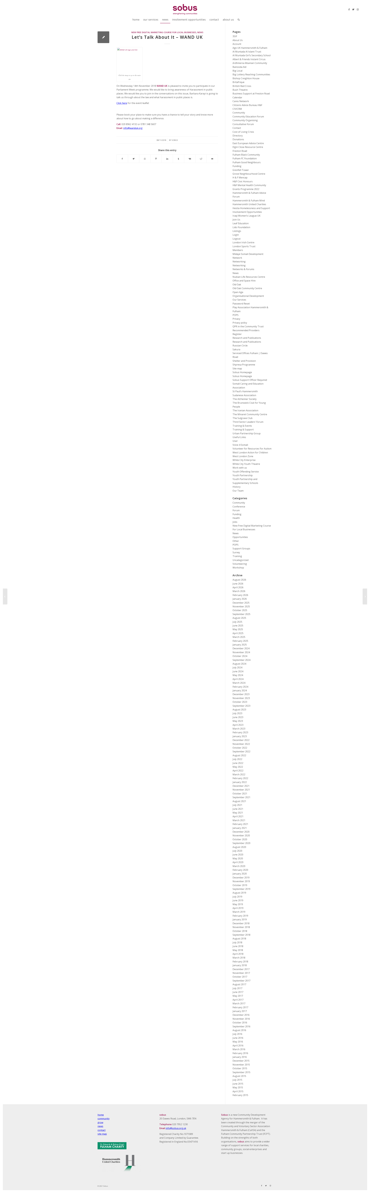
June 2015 (238, 1083)
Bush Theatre (240, 89)
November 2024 (241, 652)
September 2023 (241, 705)
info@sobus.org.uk (176, 1128)
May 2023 (238, 721)
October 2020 (240, 839)
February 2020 (240, 869)
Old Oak (237, 284)
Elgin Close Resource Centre (248, 147)
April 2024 (238, 679)
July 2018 (237, 942)
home (101, 1114)
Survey (236, 552)
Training (237, 556)
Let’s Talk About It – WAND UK (167, 37)
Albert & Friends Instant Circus (249, 59)
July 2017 (237, 988)
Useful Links (239, 437)
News (200, 32)
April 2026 (238, 587)
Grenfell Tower (241, 170)
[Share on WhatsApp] (144, 159)
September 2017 (241, 980)
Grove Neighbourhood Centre (249, 173)
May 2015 (238, 1087)
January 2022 (240, 782)
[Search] (238, 19)
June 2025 (238, 625)
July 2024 (237, 667)
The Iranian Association (245, 410)
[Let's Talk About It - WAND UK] (103, 37)
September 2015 (241, 1072)
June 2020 (238, 854)
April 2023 (238, 724)
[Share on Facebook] (122, 159)
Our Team (238, 490)
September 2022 (241, 751)
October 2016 (240, 1022)
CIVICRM (237, 108)
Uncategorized (240, 560)
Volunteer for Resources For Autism (252, 448)
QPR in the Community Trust (248, 326)
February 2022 (240, 778)
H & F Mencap (240, 177)
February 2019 (240, 915)
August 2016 (239, 1030)
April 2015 (238, 1091)
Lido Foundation (241, 227)
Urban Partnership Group (247, 433)
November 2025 (241, 606)
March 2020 (239, 866)
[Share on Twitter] (133, 159)
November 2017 (241, 973)
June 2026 (238, 583)
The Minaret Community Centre (250, 414)
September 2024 (241, 660)
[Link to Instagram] (358, 9)
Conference (239, 506)
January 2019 (240, 919)
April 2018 (238, 953)
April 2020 (238, 862)
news (100, 1126)
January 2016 (240, 1057)
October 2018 (240, 931)
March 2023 (239, 728)
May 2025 (238, 629)
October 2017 (240, 976)
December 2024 (241, 648)
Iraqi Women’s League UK (246, 215)
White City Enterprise (244, 460)
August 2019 (239, 892)
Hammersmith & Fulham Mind (249, 200)
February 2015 (240, 1095)
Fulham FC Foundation (245, 158)
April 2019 (238, 908)
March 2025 (239, 637)
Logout (236, 238)
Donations (238, 139)
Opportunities (240, 537)
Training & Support (243, 429)
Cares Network (241, 101)
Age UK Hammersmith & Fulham (250, 47)
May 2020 (238, 858)
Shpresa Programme (244, 364)
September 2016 (241, 1026)
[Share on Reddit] (201, 159)
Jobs (235, 521)
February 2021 (240, 824)
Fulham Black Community (246, 154)
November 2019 (241, 881)
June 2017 (238, 992)
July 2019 (237, 896)
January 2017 (240, 1011)
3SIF (235, 36)
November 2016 (241, 1018)
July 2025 (237, 621)
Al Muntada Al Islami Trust (247, 51)
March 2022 (239, 774)
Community (239, 112)
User (235, 441)
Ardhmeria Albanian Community (250, 63)
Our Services (239, 299)
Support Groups (241, 548)
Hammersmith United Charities (249, 204)
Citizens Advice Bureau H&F (247, 105)
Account (237, 44)
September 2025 (241, 614)
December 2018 (241, 923)
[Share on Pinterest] (156, 159)
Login (236, 234)
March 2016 (239, 1049)
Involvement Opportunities (247, 212)
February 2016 (240, 1053)
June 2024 (238, 671)
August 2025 (239, 617)
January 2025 (240, 644)
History (236, 486)
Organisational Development (248, 296)
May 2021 (238, 812)
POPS (235, 315)
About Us (238, 40)
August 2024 (239, 663)
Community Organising (245, 120)
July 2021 (237, 805)
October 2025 (240, 610)
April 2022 (238, 770)
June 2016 (238, 1037)
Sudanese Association (244, 395)
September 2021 (241, 797)
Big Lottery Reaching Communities (251, 74)
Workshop (238, 567)
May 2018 (238, 950)
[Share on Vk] (189, 159)
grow (100, 1122)
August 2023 (239, 709)
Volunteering (240, 563)
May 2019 (238, 904)
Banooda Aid (239, 67)
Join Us (236, 219)
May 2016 (238, 1041)
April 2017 (238, 999)
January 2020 (240, 873)
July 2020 (237, 850)
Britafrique (238, 82)
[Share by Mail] (212, 159)
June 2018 (238, 946)
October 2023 (240, 701)
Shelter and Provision (244, 360)
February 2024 (240, 686)
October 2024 (240, 656)
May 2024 (238, 675)
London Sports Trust (244, 246)
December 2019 (241, 877)
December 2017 (241, 969)
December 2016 (241, 1014)
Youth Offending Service (246, 471)
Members (238, 250)
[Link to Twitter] (353, 9)
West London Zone (243, 456)
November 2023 (241, 698)
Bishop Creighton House (246, 78)
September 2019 (241, 889)
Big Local (237, 70)
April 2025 (238, 633)
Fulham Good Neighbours (247, 162)
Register (237, 334)
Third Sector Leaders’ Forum (248, 421)
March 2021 (239, 820)
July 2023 (237, 713)
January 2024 (240, 690)
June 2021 (238, 808)
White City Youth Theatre (246, 464)
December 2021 (241, 785)
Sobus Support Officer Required (250, 380)
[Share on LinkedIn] (167, 159)
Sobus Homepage (242, 372)
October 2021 (240, 793)
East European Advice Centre (248, 143)
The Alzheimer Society (245, 399)
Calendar (237, 97)
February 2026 (240, 595)
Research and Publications (247, 337)
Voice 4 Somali (240, 444)
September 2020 (241, 843)
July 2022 (237, 759)
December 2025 (241, 602)
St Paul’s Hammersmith (245, 391)
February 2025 (240, 640)
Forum (236, 510)
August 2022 (239, 755)
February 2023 (240, 732)
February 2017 (240, 1007)
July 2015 (237, 1079)
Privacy (236, 318)
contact (102, 1130)
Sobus (175, 140)
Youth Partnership (243, 475)
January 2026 (240, 598)
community (104, 1118)
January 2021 (240, 828)
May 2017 (238, 995)
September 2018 (241, 934)
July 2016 (237, 1034)
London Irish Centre (243, 242)
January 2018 (240, 965)
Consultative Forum (243, 124)
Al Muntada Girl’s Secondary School (252, 55)
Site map (237, 368)
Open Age (238, 292)
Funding (237, 166)
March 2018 (239, 957)
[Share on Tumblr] (178, 159)
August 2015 (239, 1076)
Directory (238, 135)
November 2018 (241, 927)
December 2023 (241, 694)
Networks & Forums (243, 269)
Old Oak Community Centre (247, 288)
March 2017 (239, 1003)
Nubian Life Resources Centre (249, 276)
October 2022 (240, 747)
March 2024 (239, 682)
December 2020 (241, 831)
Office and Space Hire (244, 280)
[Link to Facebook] (349, 9)
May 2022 (238, 766)
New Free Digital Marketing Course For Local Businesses (163, 32)
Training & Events (242, 425)
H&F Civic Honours (243, 181)
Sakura (236, 349)
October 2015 (240, 1068)
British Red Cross (242, 86)
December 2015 (241, 1060)
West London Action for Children (250, 452)
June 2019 (238, 900)
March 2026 (239, 591)
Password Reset (241, 303)
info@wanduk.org (133, 128)
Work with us (240, 467)
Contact (237, 128)
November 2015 (241, 1064)
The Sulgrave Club (242, 418)
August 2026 (239, 579)
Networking (239, 261)
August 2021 (239, 801)
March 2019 (239, 911)
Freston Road (240, 151)
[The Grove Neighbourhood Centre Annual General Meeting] (5, 596)
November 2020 (241, 835)
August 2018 (239, 938)
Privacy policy (240, 322)
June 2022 (238, 763)
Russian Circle (240, 345)
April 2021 (238, 816)
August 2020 (239, 847)
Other (236, 541)
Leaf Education (241, 223)
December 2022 (241, 740)
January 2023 (240, 736)
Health (236, 518)
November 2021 (241, 789)
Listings (237, 231)
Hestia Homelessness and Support (251, 208)
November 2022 (241, 744)
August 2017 (239, 984)
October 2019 (240, 885)
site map (102, 1133)
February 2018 (240, 961)
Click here (121, 103)
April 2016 (238, 1045)
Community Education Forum (248, 116)
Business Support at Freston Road (251, 93)
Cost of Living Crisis (243, 131)
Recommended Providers (246, 330)
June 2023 (238, 717)
